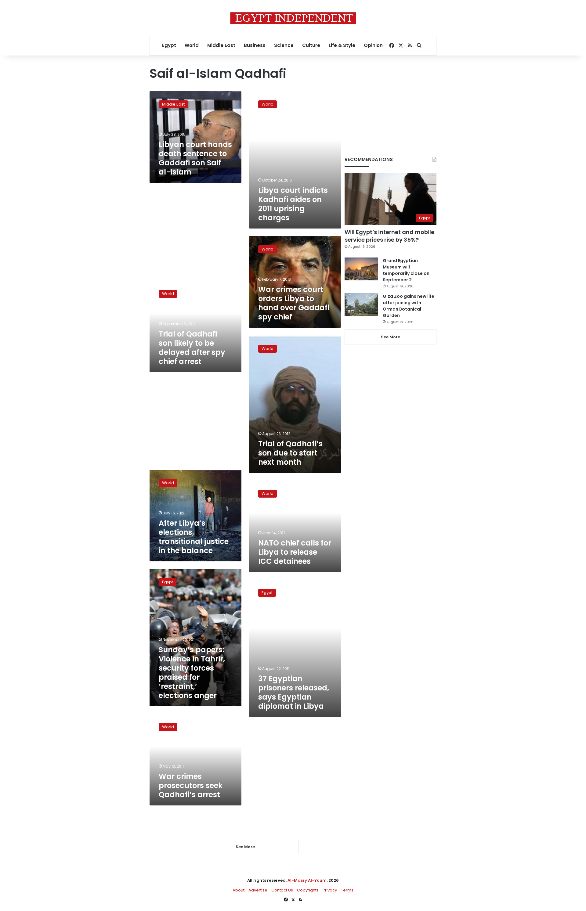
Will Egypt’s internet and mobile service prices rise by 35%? (389, 235)
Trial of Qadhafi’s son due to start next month (290, 453)
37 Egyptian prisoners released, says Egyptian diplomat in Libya (293, 692)
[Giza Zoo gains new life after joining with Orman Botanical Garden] (361, 304)
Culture (311, 45)
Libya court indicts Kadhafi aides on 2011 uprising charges (293, 204)
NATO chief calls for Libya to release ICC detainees (294, 552)
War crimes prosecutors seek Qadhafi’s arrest (190, 785)
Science (284, 45)
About (238, 890)
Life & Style (342, 45)
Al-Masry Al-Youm (307, 880)
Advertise (257, 890)
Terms (347, 890)
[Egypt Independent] (293, 18)
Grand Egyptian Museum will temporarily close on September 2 (406, 270)
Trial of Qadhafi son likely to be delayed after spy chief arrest (192, 347)
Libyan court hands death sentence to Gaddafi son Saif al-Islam (195, 158)
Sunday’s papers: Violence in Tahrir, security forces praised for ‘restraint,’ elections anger (192, 672)
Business (255, 45)
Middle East (221, 45)
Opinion (373, 45)
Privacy (330, 890)
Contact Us (282, 890)
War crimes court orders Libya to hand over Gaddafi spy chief (293, 303)
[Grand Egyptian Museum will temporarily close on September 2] (361, 268)
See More (390, 337)
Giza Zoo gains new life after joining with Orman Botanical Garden (408, 306)
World (192, 45)
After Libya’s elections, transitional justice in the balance (194, 537)
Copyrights (308, 890)
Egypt (169, 45)
